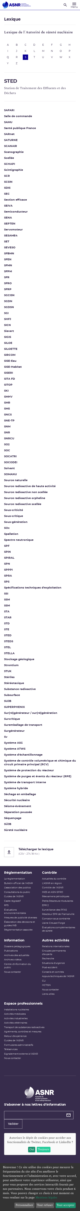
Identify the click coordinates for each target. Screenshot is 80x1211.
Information (14, 940)
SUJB (7, 701)
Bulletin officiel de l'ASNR (18, 883)
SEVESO (9, 247)
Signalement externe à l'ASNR (21, 1054)
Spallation (11, 534)
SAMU (8, 122)
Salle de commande (18, 116)
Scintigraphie (13, 170)
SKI (6, 391)
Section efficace (15, 200)
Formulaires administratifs (18, 1045)
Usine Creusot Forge (53, 923)
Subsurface (12, 695)
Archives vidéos (12, 960)
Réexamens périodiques (55, 896)
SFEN (7, 259)
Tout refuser (45, 1205)
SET (6, 241)
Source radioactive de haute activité (30, 486)
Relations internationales (55, 946)
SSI (6, 593)
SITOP (8, 385)
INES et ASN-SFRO (52, 892)
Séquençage (12, 818)
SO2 (7, 444)
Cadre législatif (12, 901)
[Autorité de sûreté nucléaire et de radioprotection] (16, 5)
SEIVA (8, 206)
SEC (7, 194)
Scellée (9, 158)
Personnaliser (24, 1205)
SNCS (8, 414)
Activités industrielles (15, 1018)
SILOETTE (10, 349)
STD (7, 623)
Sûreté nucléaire (15, 830)
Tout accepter (65, 1205)
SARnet (9, 134)
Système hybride (16, 788)
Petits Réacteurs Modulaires (57, 901)
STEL (7, 647)
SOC (7, 450)
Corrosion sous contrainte (56, 919)
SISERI (8, 373)
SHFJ (7, 319)
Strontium (11, 665)
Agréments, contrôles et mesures (22, 1032)
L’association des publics (17, 887)
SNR (7, 432)
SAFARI (9, 110)
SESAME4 (10, 235)
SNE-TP (9, 420)
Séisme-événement (17, 806)
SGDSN (9, 307)
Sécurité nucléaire (17, 800)
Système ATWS (14, 749)
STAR (7, 617)
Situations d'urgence (53, 963)
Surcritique (12, 719)
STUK (7, 671)
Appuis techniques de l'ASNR (58, 976)
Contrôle (49, 872)
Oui (31, 1149)
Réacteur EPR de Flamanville (58, 914)
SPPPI (8, 570)
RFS (6, 905)
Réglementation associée (18, 930)
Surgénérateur (14, 731)
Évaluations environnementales (15, 911)
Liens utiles (48, 994)
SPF (6, 546)
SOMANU (10, 474)
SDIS (7, 188)
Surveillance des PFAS (54, 910)
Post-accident (49, 967)
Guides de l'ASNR (14, 896)
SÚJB (7, 824)
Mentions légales (46, 1197)
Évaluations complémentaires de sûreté (58, 929)
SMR (7, 402)
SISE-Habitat (13, 367)
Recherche (48, 958)
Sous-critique (13, 516)
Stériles (9, 677)
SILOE (8, 343)
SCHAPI (9, 164)
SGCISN (9, 295)
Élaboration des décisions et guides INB (19, 924)
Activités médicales (15, 1014)
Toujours (43, 1149)
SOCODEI (10, 462)
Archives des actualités (16, 955)
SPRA (8, 576)
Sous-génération (15, 522)
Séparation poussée (18, 812)
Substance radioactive (20, 689)
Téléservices (10, 1049)
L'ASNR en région (52, 883)
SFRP (7, 289)
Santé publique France (20, 128)
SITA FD (9, 379)
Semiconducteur (16, 212)
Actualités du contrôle (54, 879)
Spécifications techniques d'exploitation (32, 587)
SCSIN (8, 182)
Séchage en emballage (20, 794)
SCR (7, 176)
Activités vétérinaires (15, 1023)
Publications (11, 951)
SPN (7, 564)
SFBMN (9, 253)
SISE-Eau (10, 361)
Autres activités (55, 940)
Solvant (9, 468)
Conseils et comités (53, 972)
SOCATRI (10, 456)
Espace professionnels (23, 1003)
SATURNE (11, 140)
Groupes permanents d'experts (54, 952)
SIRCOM (9, 355)
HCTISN (46, 985)
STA (6, 611)
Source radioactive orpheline (24, 498)
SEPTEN (9, 223)
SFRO (8, 283)
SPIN (7, 552)
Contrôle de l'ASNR (52, 887)
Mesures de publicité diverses (20, 918)
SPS (6, 581)
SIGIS (7, 337)
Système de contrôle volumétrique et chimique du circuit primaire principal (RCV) (40, 763)
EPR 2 (45, 905)
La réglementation (14, 879)
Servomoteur (13, 229)
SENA (8, 217)
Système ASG (13, 743)
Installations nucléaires (16, 1010)
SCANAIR (10, 146)
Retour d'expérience (15, 1036)
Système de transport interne (25, 782)
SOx (7, 528)
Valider (13, 1124)
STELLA (9, 653)
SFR (6, 277)
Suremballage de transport (23, 725)
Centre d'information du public (17, 966)
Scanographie (14, 152)
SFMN (8, 265)
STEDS (8, 641)
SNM (7, 426)
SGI (6, 313)
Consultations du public (17, 892)
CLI (44, 981)
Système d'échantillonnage (23, 755)
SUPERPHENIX (14, 707)
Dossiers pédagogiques (17, 946)
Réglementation (18, 872)
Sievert (9, 331)
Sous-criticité (13, 510)
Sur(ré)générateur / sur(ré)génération (30, 713)
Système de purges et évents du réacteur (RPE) (37, 776)
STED (7, 635)
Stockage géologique (19, 659)
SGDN (8, 301)
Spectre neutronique (18, 540)
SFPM (8, 271)
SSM (7, 599)
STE (6, 629)
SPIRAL (9, 558)
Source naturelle (15, 480)
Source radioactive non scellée (26, 492)
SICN (7, 325)
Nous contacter (12, 972)
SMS (7, 408)
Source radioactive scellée (22, 504)
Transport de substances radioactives (24, 1027)
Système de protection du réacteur (29, 770)
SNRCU (9, 438)
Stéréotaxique (14, 683)
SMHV (8, 397)
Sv (5, 737)
